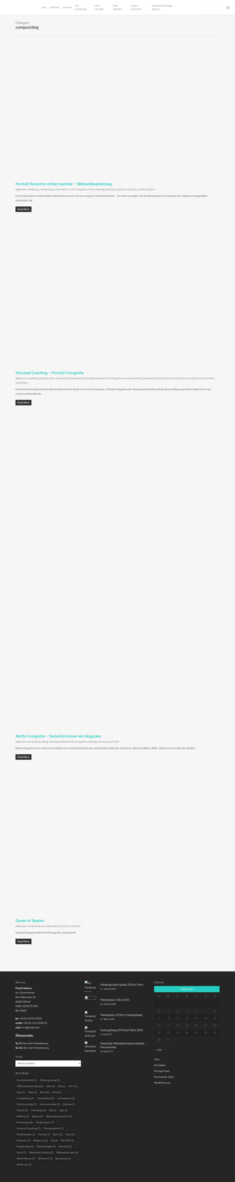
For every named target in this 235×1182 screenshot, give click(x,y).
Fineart (22, 1110)
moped (37, 1116)
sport (21, 1152)
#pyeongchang (50, 1080)
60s (62, 1086)
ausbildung (33, 189)
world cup (24, 1164)
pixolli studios (26, 1134)
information (61, 189)
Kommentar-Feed (163, 1077)
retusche (121, 189)
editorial (69, 1104)
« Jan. (159, 1049)
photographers (53, 1128)
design (45, 741)
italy (63, 1110)
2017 (73, 1086)
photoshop (160, 378)
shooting (132, 189)
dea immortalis (27, 1104)
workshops (21, 382)
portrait (171, 378)
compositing (47, 189)
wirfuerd (45, 1158)
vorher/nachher (146, 189)
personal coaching (132, 378)
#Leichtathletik (27, 1080)
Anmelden (159, 1065)
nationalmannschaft (59, 1116)
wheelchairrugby (67, 1152)
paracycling (25, 1122)
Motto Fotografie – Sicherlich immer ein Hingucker (58, 736)
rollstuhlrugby (46, 1146)
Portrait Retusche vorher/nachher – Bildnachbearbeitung (63, 184)
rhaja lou (41, 1140)
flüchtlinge (38, 1110)
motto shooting (96, 189)
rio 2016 (67, 1140)
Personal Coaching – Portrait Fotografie (49, 373)
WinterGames (26, 1158)
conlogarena (66, 1098)
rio (54, 1140)
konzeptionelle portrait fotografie (103, 378)
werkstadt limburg (41, 1152)
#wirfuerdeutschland (30, 1086)
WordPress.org (162, 1082)
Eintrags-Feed (161, 1071)
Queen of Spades (29, 921)
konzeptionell (77, 378)
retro (58, 1134)
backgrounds (47, 378)
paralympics (45, 1122)
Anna (44, 1092)
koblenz (23, 1116)
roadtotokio (25, 1146)
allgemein (20, 189)
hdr (52, 1110)
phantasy (110, 189)
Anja (21, 1092)
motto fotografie (77, 189)
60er (50, 1086)
